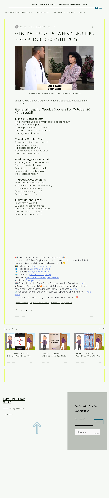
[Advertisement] (54, 483)
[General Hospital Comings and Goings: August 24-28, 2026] (54, 341)
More (81, 12)
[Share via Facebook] (16, 310)
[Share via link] (32, 310)
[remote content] (44, 236)
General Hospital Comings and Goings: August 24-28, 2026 (54, 355)
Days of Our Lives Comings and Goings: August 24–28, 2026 (88, 354)
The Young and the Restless (64, 12)
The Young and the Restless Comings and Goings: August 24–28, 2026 (19, 354)
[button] (102, 12)
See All (102, 329)
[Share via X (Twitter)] (21, 310)
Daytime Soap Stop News (39, 303)
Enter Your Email (79, 434)
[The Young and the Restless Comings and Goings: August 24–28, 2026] (20, 341)
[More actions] (92, 27)
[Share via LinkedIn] (27, 310)
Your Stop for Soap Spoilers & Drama (18, 12)
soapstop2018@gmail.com (13, 424)
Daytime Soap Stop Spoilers (61, 303)
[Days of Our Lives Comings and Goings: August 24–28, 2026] (89, 341)
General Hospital (43, 12)
